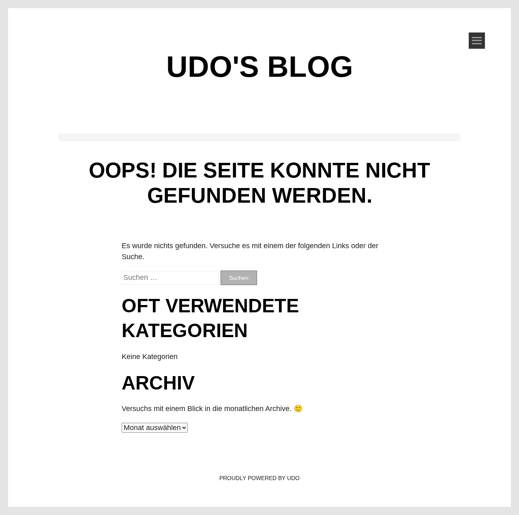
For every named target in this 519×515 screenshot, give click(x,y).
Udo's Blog (259, 66)
